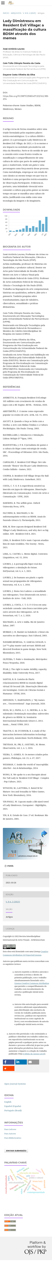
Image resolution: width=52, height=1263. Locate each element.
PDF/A (10, 866)
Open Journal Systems (15, 1083)
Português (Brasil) (13, 1110)
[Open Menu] (3, 3)
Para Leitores (10, 1129)
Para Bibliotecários (12, 1138)
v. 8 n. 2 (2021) (29, 13)
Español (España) (12, 1106)
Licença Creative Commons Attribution (31, 983)
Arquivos (16, 13)
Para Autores (10, 1133)
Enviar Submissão (16, 1150)
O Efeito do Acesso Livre (33, 1053)
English (7, 1101)
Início (6, 13)
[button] (8, 1062)
